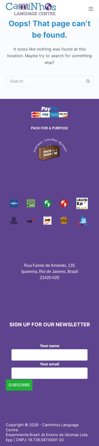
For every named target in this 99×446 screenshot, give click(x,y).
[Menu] (91, 9)
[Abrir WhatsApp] (86, 433)
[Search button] (88, 81)
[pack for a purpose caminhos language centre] (49, 149)
